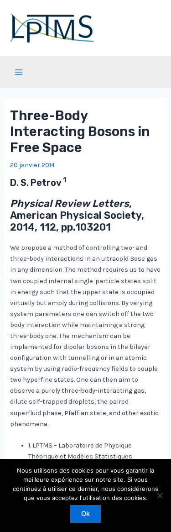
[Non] (159, 495)
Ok (85, 514)
